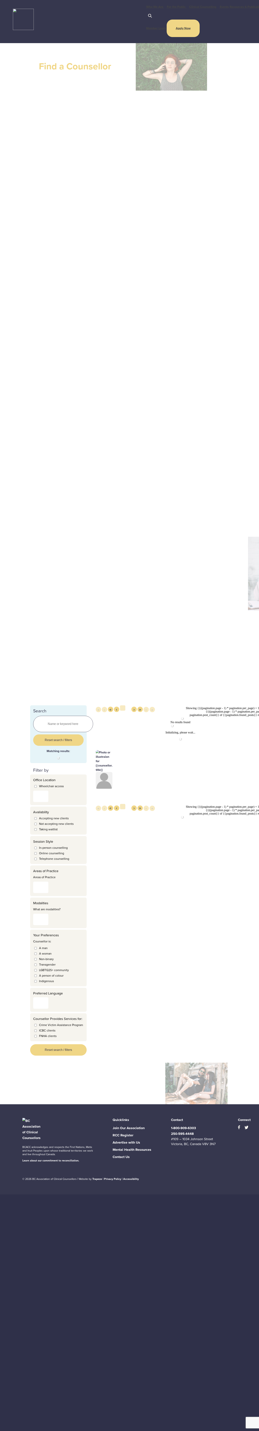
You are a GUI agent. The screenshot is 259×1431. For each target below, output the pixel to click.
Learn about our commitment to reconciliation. (50, 1161)
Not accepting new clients (56, 824)
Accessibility (131, 1179)
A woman (45, 953)
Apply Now (183, 28)
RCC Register (123, 1135)
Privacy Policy (112, 1179)
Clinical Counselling (203, 7)
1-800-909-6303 (183, 1128)
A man (43, 948)
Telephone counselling (54, 859)
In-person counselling (53, 848)
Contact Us (121, 1156)
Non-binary (46, 959)
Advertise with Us (126, 1142)
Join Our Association (129, 1128)
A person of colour (51, 975)
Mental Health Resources (132, 1149)
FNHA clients (48, 1036)
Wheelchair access (51, 786)
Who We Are (155, 7)
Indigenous (46, 981)
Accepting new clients (54, 818)
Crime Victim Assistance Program (61, 1025)
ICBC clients (47, 1030)
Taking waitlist (48, 829)
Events (224, 7)
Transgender (47, 964)
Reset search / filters (58, 740)
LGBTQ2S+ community (54, 970)
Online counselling (51, 853)
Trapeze (97, 1179)
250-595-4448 (182, 1133)
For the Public (176, 7)
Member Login (156, 28)
